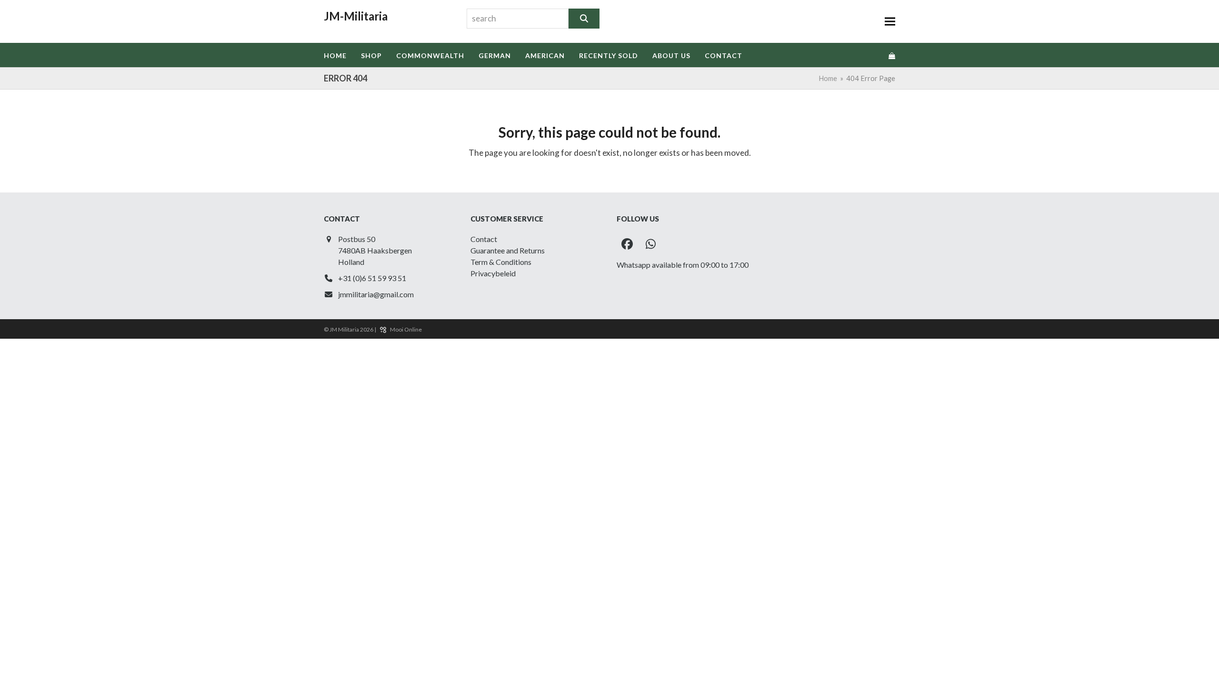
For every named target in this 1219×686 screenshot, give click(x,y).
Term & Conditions (500, 261)
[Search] (584, 19)
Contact (483, 238)
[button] (890, 22)
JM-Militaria (356, 16)
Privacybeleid (493, 273)
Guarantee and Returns (507, 250)
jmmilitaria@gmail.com (376, 294)
